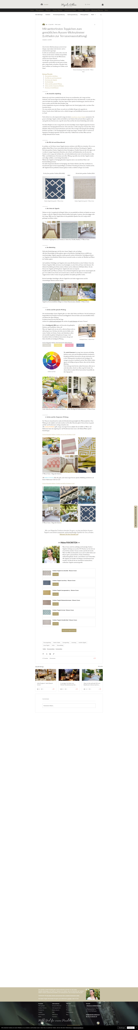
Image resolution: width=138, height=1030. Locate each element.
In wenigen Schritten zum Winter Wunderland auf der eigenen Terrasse (68, 684)
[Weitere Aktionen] (95, 24)
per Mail (69, 998)
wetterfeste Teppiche (82, 642)
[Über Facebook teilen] (43, 654)
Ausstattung (73, 642)
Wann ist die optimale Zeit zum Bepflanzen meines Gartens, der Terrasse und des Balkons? (92, 684)
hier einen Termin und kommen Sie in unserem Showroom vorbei (63, 995)
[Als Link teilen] (53, 654)
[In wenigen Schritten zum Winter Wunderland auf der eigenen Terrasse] (69, 675)
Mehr (92, 14)
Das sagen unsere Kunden (135, 517)
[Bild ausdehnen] (51, 229)
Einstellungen (122, 1027)
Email (39, 1024)
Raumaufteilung (60, 645)
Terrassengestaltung (59, 14)
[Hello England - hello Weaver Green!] (45, 675)
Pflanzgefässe (84, 14)
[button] (102, 4)
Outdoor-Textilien (56, 642)
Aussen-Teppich (46, 645)
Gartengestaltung (72, 14)
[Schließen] (136, 1028)
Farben (53, 645)
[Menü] (7, 1019)
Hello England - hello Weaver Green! (45, 684)
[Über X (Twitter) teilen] (46, 654)
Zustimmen (130, 1027)
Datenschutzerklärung (78, 1027)
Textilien (47, 14)
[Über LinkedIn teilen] (50, 654)
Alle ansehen (100, 666)
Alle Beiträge (39, 14)
